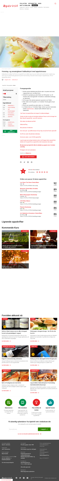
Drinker (31, 7)
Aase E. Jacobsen (6, 444)
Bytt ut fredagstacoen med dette (11, 383)
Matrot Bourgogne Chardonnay (28, 194)
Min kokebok (46, 7)
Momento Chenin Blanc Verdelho (29, 188)
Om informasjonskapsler (8, 462)
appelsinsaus (30, 108)
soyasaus (10, 124)
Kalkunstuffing (23, 124)
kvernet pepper (11, 111)
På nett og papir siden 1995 (27, 444)
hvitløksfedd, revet (12, 125)
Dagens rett (22, 7)
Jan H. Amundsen (6, 449)
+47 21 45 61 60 (28, 464)
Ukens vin (27, 7)
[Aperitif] (10, 6)
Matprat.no (28, 153)
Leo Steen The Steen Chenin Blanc (29, 182)
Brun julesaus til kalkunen (26, 127)
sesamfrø (10, 116)
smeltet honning (11, 122)
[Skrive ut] (32, 162)
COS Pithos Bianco (25, 201)
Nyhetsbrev (40, 7)
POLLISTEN (23, 3)
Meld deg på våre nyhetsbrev (27, 471)
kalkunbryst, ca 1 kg (12, 105)
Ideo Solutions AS (52, 478)
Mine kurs (22, 9)
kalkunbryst (15, 79)
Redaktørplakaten (6, 459)
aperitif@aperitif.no (25, 462)
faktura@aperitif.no (44, 455)
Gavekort (35, 7)
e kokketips (37, 134)
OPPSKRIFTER (32, 3)
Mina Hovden (5, 453)
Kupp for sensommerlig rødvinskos (12, 359)
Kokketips (27, 9)
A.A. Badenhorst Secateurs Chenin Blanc (31, 213)
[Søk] (55, 3)
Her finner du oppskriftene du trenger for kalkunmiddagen (34, 113)
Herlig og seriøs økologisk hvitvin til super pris (43, 359)
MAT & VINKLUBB (25, 5)
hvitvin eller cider (11, 112)
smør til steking (11, 107)
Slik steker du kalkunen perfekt (28, 121)
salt (9, 109)
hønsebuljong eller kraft (13, 114)
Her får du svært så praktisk (27, 134)
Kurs (39, 3)
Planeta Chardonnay (25, 207)
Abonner (34, 5)
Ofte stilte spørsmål (25, 467)
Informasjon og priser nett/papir (28, 449)
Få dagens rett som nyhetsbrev (28, 150)
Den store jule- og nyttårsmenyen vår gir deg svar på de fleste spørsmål (38, 130)
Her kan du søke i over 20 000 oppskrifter (30, 137)
